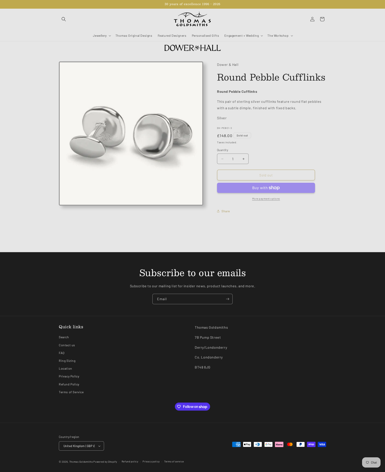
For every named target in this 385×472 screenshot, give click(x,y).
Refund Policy (69, 384)
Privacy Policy (69, 376)
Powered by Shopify (105, 461)
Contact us (67, 345)
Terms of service (174, 461)
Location (65, 368)
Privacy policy (151, 461)
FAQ (62, 353)
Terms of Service (71, 392)
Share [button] (225, 211)
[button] (64, 19)
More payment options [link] (266, 198)
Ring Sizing (67, 361)
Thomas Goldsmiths (81, 461)
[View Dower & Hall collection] (192, 48)
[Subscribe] (227, 299)
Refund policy (130, 461)
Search (64, 337)
